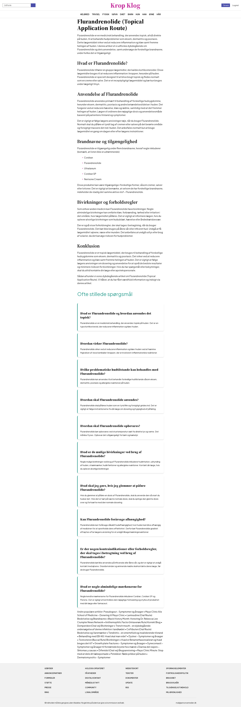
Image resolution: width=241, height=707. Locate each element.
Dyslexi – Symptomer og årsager (146, 636)
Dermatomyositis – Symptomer (93, 657)
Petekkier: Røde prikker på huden (128, 653)
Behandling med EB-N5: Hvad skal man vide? (103, 636)
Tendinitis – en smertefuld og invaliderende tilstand (135, 632)
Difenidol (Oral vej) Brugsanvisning (117, 650)
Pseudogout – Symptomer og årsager (123, 611)
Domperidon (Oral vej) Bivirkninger (95, 625)
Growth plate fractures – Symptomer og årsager (120, 643)
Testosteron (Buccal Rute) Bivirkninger (99, 639)
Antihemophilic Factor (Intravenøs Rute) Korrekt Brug (133, 622)
